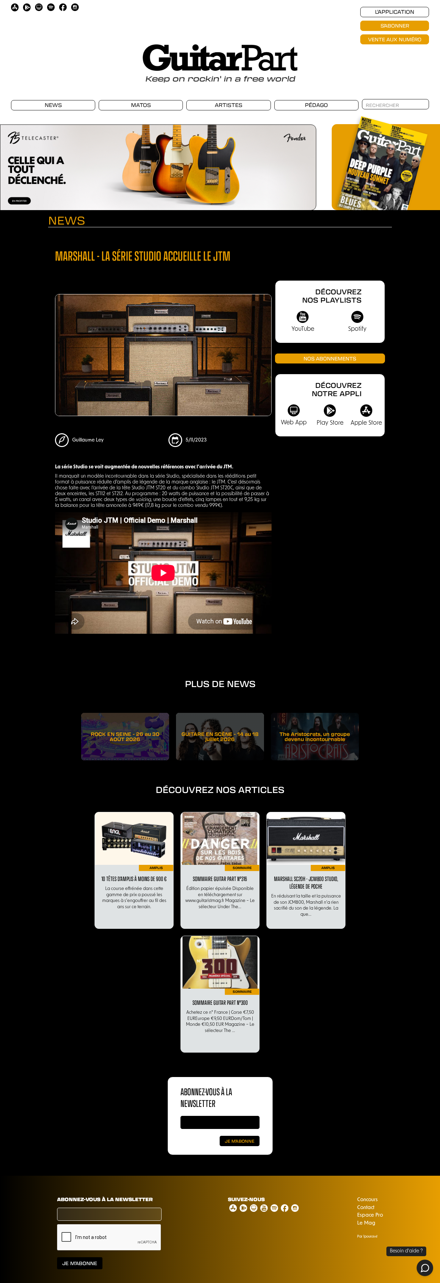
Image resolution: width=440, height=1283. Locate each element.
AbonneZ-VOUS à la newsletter (206, 1097)
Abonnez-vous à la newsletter (105, 1199)
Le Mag (366, 1223)
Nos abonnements (330, 358)
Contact (365, 1207)
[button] (14, 164)
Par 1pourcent (367, 1237)
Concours (367, 1200)
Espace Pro (370, 1215)
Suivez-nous (246, 1199)
